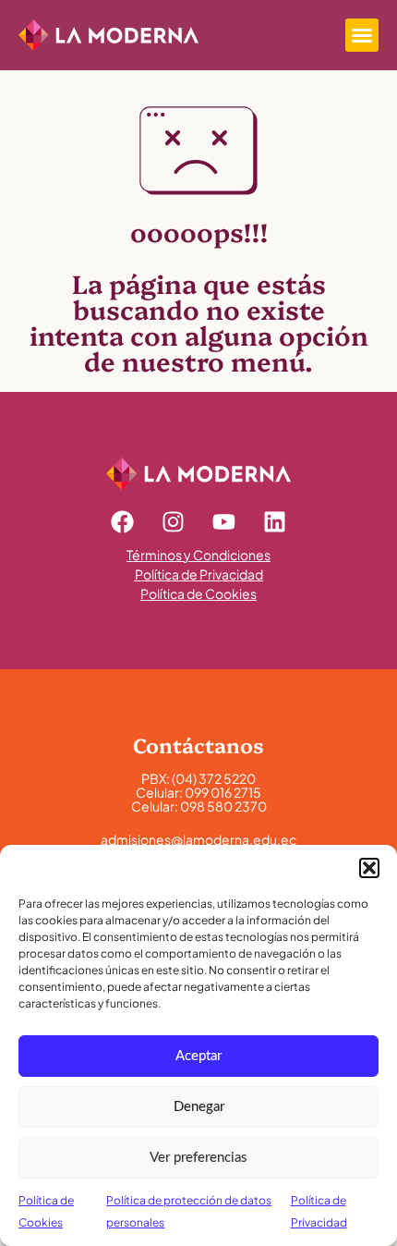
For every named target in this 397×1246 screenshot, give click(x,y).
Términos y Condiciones (198, 554)
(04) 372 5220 (214, 778)
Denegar (199, 1107)
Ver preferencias (198, 1158)
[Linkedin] (275, 522)
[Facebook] (123, 522)
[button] (369, 868)
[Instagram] (173, 522)
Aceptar (198, 1056)
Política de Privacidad (199, 574)
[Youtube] (224, 522)
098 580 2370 (223, 806)
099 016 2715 (223, 792)
